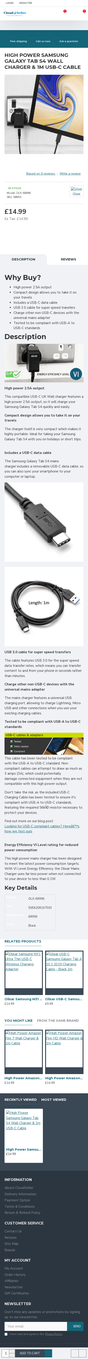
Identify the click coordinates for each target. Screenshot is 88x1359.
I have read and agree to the (35, 1334)
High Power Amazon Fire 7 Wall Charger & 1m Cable (24, 1078)
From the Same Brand (58, 1021)
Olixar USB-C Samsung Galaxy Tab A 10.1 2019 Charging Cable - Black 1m (64, 999)
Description (23, 259)
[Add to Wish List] (23, 991)
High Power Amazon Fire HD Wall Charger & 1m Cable (64, 1078)
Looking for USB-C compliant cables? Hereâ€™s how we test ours (42, 829)
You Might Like (18, 1021)
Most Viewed (53, 1100)
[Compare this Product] (32, 991)
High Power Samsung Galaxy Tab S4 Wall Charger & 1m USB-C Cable (23, 1149)
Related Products (23, 941)
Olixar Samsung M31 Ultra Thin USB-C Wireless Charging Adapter (24, 999)
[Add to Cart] (14, 991)
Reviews (68, 259)
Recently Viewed (21, 1100)
